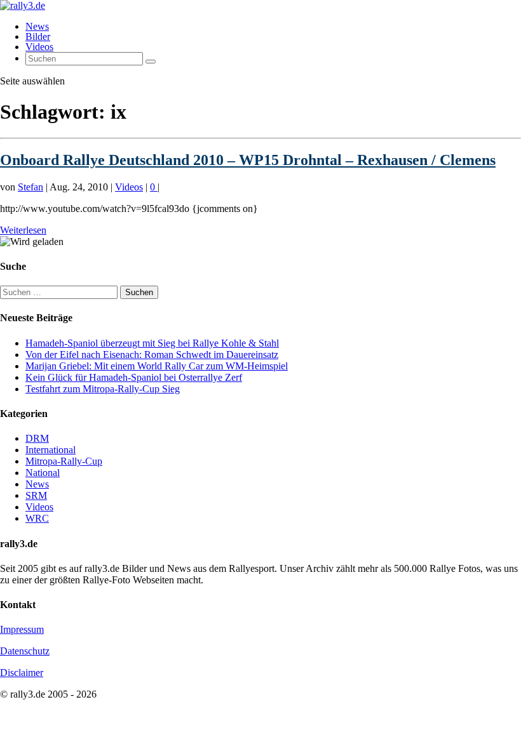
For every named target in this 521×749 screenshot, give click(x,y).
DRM (37, 438)
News (37, 26)
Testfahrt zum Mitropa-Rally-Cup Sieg (102, 388)
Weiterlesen (23, 230)
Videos (39, 46)
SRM (36, 495)
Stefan (30, 187)
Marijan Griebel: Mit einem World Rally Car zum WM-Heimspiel (156, 366)
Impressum (22, 629)
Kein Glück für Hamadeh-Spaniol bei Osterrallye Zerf (133, 377)
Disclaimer (21, 672)
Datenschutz (25, 651)
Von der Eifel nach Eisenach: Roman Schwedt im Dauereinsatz (151, 354)
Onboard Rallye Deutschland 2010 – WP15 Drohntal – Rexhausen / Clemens (248, 160)
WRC (37, 518)
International (50, 449)
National (42, 472)
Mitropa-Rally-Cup (63, 461)
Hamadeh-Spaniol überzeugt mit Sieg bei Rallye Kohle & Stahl (152, 343)
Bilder (37, 36)
